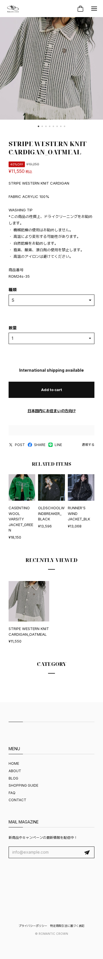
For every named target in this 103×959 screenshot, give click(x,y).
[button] (38, 126)
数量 (13, 327)
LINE (58, 445)
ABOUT (15, 771)
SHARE (39, 445)
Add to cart (51, 389)
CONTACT (17, 800)
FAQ (12, 793)
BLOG (13, 778)
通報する (88, 445)
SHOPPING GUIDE (23, 785)
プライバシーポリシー (33, 925)
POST (20, 445)
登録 (87, 852)
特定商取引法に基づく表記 (67, 925)
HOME (14, 763)
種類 (13, 289)
